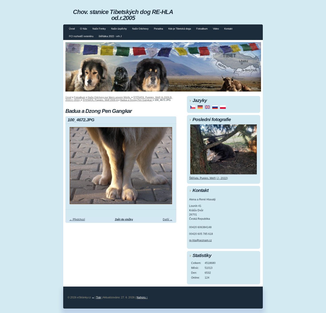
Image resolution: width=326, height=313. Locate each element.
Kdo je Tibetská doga (179, 28)
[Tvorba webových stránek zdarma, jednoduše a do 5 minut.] (93, 298)
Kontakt (228, 28)
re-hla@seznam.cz (200, 240)
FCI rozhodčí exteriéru (81, 36)
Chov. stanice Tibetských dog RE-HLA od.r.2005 (123, 14)
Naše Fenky (99, 28)
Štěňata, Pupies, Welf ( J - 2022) (208, 178)
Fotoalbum (202, 28)
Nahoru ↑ (142, 297)
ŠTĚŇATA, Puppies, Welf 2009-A (100, 100)
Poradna (158, 28)
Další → (167, 219)
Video (216, 28)
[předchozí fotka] (73, 167)
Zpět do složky (124, 219)
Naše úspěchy (119, 28)
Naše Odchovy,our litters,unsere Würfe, (109, 97)
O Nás (83, 28)
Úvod (72, 28)
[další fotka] (169, 167)
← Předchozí (77, 219)
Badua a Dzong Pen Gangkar (136, 100)
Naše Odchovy (140, 28)
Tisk (98, 297)
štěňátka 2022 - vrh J (110, 36)
